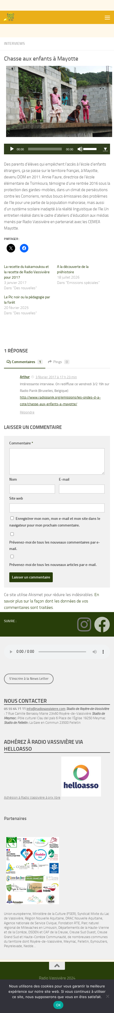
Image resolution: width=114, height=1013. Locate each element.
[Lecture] (12, 149)
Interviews (14, 43)
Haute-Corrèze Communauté (45, 937)
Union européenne (17, 914)
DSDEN (33, 932)
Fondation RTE (69, 923)
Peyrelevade (13, 946)
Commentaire (21, 443)
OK (58, 1005)
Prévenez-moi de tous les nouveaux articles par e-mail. (53, 564)
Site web (16, 498)
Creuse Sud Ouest (82, 932)
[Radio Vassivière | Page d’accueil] (11, 17)
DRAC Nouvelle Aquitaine (83, 918)
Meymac (70, 941)
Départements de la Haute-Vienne (83, 928)
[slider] (90, 148)
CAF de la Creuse (55, 932)
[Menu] (107, 17)
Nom (13, 479)
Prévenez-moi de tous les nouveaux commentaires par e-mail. (54, 545)
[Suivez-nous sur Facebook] (102, 625)
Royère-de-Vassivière (46, 941)
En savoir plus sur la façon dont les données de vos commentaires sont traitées (51, 601)
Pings (60, 362)
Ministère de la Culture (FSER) (54, 914)
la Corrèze (19, 932)
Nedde (28, 946)
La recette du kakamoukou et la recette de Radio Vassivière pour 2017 (27, 272)
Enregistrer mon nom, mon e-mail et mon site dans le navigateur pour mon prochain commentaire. (54, 522)
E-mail (64, 479)
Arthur (25, 377)
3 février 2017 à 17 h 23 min (56, 377)
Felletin (83, 941)
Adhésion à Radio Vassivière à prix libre (32, 797)
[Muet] (80, 149)
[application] (52, 149)
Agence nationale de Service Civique (30, 923)
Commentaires (26, 362)
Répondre (27, 412)
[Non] (107, 996)
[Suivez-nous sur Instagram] (84, 625)
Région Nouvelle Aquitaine (44, 918)
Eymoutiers (98, 941)
